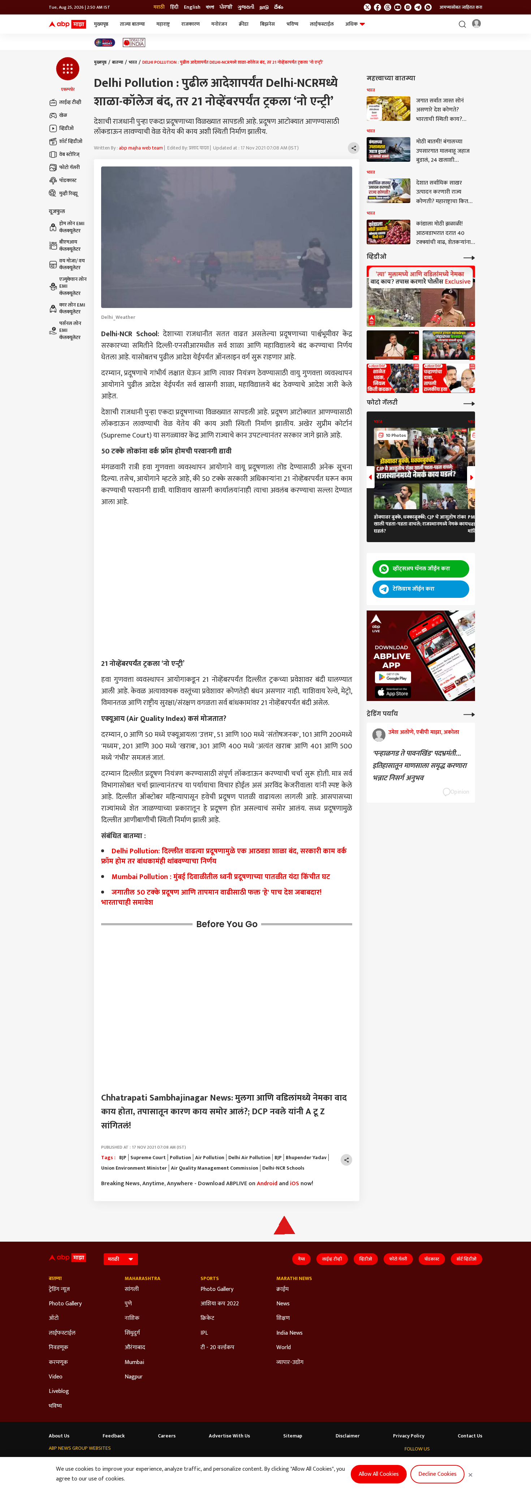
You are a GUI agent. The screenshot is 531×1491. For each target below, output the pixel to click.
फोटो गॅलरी (69, 167)
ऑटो (54, 1318)
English (192, 7)
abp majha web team (141, 148)
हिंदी (174, 7)
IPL (204, 1333)
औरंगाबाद (135, 1348)
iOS (294, 1183)
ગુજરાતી (246, 7)
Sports (209, 1278)
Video (55, 1377)
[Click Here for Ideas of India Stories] (134, 42)
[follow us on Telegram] (418, 7)
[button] (67, 75)
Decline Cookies (437, 1474)
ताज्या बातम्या (132, 24)
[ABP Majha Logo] (67, 24)
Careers (167, 1436)
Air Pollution (209, 1157)
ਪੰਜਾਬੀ (226, 7)
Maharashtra (142, 1278)
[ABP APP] (393, 677)
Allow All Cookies (379, 1474)
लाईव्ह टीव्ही (70, 102)
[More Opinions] (469, 714)
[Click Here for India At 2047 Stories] (105, 42)
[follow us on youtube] (397, 7)
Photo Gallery (65, 1304)
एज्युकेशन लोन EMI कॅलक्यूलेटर (73, 286)
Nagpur (134, 1377)
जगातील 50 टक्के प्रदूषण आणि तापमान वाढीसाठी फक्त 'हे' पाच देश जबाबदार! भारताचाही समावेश (211, 897)
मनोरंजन (219, 24)
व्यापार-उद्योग (289, 1363)
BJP (122, 1157)
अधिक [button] (351, 24)
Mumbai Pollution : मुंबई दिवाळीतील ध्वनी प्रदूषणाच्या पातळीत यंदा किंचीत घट (221, 877)
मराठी (159, 7)
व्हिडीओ (66, 128)
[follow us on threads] (387, 7)
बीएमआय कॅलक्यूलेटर (70, 246)
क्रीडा (244, 24)
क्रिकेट (207, 1318)
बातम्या (117, 62)
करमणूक (58, 1363)
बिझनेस (267, 24)
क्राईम (282, 1289)
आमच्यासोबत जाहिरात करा (461, 7)
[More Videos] (469, 257)
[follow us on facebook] (377, 7)
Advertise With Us (229, 1436)
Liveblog (59, 1391)
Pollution (180, 1157)
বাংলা (210, 7)
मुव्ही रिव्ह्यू (68, 193)
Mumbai (134, 1363)
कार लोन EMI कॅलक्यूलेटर (72, 308)
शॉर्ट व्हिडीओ (70, 141)
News (283, 1304)
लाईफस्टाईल (322, 24)
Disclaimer (348, 1436)
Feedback (114, 1436)
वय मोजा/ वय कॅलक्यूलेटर (72, 264)
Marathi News (294, 1278)
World (283, 1348)
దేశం (278, 7)
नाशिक (132, 1318)
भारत (133, 62)
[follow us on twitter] (367, 7)
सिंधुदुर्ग (132, 1333)
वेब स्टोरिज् (69, 154)
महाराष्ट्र (163, 24)
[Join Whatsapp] (428, 7)
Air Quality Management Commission (214, 1168)
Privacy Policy (408, 1436)
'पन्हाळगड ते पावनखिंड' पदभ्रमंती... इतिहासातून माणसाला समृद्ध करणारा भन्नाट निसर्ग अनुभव (419, 765)
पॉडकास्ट (68, 180)
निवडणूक (58, 1348)
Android (267, 1183)
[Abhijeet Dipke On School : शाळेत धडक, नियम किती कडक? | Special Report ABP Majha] (393, 378)
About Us (59, 1436)
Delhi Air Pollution (249, 1157)
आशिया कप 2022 (219, 1304)
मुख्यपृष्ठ (101, 24)
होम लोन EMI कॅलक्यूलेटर (72, 227)
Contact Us (470, 1436)
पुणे (128, 1304)
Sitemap (292, 1436)
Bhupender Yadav (306, 1157)
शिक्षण (283, 1318)
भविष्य (292, 24)
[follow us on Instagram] (407, 7)
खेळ (63, 115)
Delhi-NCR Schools (283, 1168)
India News (289, 1333)
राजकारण (190, 24)
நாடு (264, 7)
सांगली (132, 1289)
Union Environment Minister (134, 1168)
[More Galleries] (469, 403)
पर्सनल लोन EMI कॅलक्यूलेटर (70, 330)
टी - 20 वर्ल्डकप (217, 1348)
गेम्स (301, 1259)
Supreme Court (148, 1157)
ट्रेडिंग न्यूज (59, 1289)
